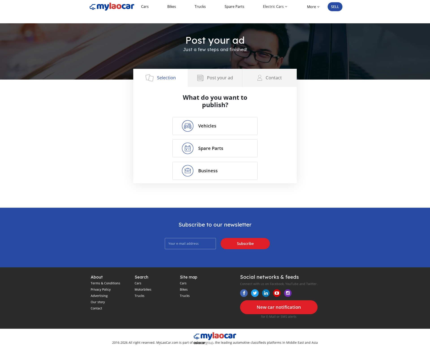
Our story (98, 302)
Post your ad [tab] (220, 78)
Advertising (99, 296)
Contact (96, 308)
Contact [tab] (274, 78)
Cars (145, 6)
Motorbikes (143, 289)
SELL (335, 6)
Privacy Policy (101, 289)
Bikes (171, 6)
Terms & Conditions (105, 283)
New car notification (279, 307)
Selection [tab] (166, 78)
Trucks (200, 6)
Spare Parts (234, 6)
